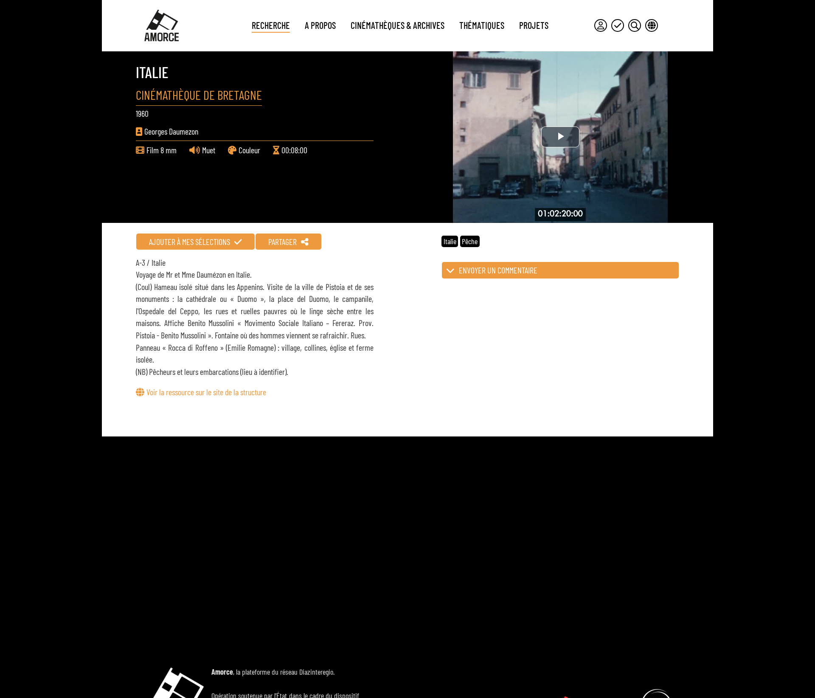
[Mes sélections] (617, 25)
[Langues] (651, 25)
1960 (142, 113)
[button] (560, 270)
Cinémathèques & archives (397, 25)
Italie (450, 241)
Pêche (470, 241)
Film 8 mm (161, 150)
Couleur (249, 150)
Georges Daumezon (171, 131)
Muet (208, 150)
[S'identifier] (600, 25)
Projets (533, 25)
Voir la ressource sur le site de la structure (206, 392)
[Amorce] (161, 25)
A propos (320, 25)
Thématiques (481, 25)
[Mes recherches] (634, 25)
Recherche (271, 25)
